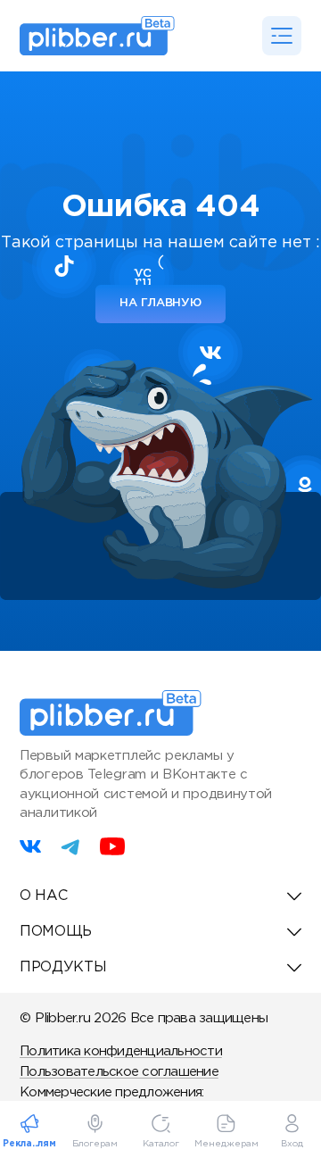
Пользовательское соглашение (119, 1072)
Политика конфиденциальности (121, 1051)
